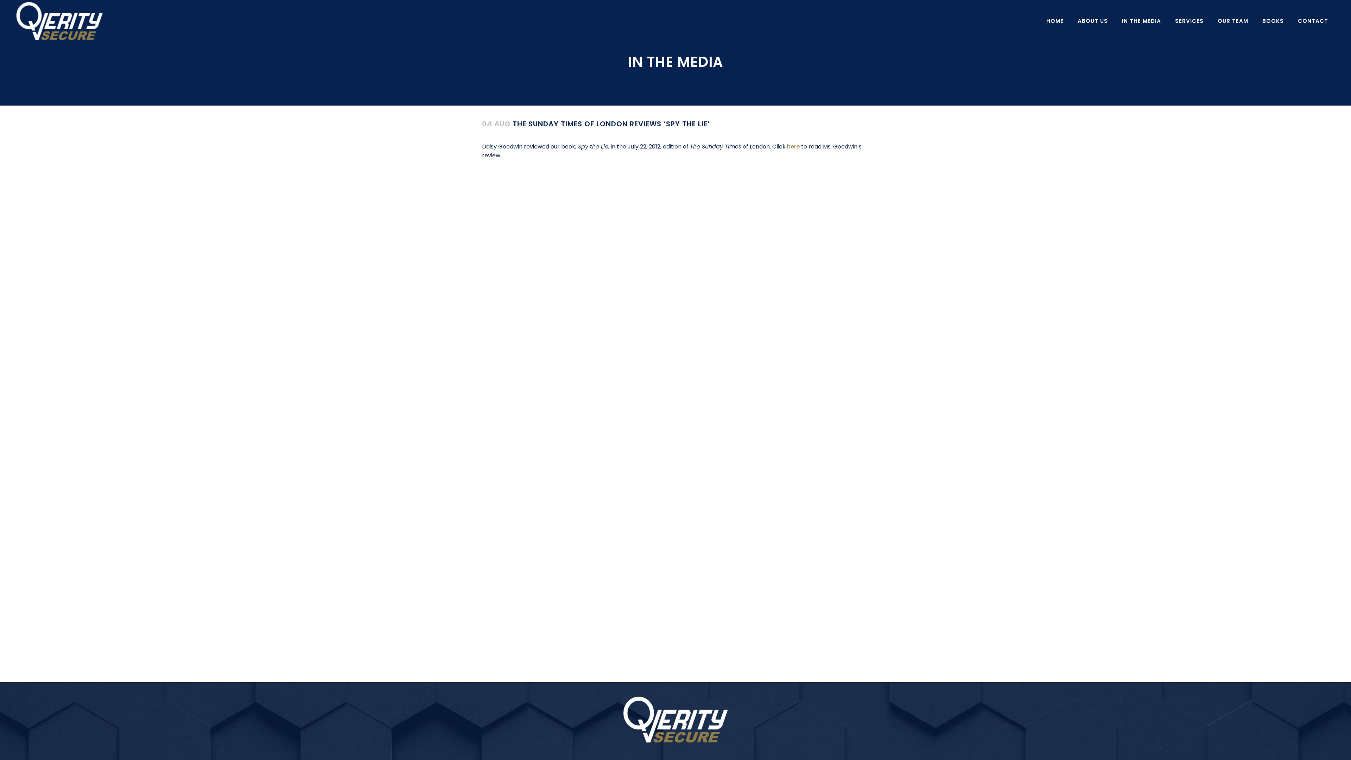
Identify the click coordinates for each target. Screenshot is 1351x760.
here (794, 146)
